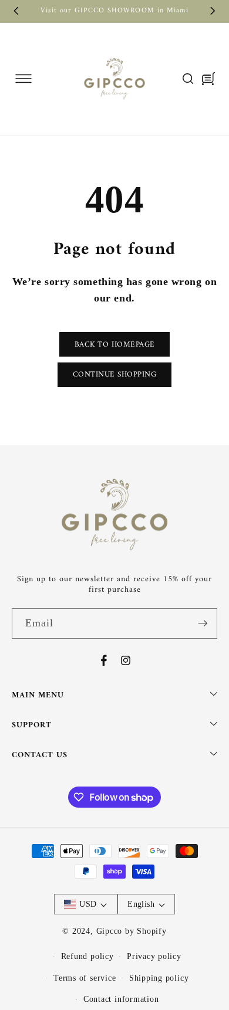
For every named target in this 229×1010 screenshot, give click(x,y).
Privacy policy (154, 956)
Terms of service (84, 977)
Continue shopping (115, 374)
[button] (23, 79)
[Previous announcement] (16, 11)
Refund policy (87, 956)
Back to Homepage (115, 344)
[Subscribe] (202, 623)
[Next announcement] (213, 11)
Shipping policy (159, 977)
